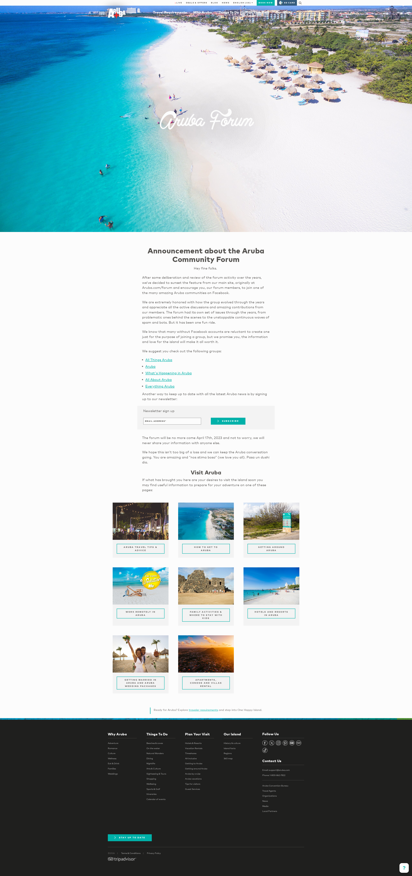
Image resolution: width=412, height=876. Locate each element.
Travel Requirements (170, 12)
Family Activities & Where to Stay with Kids (206, 615)
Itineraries (151, 794)
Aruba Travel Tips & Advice (140, 549)
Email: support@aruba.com (276, 770)
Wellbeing (151, 784)
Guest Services (192, 789)
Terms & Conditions (130, 853)
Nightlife (150, 763)
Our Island (284, 12)
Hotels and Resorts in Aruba (271, 613)
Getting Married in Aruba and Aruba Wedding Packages (141, 683)
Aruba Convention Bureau (275, 785)
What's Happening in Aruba (168, 373)
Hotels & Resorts (193, 743)
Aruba (150, 366)
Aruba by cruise (192, 773)
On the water (153, 748)
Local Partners (269, 811)
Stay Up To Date (132, 837)
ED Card (289, 3)
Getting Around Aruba (271, 549)
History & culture (232, 743)
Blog (214, 3)
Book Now (266, 3)
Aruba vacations (193, 778)
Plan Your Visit (257, 12)
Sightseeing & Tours (156, 773)
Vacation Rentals (193, 748)
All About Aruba (158, 379)
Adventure (113, 743)
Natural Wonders (155, 753)
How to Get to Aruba (206, 549)
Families (112, 768)
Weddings (113, 773)
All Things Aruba (158, 360)
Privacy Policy (154, 853)
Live (178, 3)
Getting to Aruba (193, 763)
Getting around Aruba (196, 768)
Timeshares (190, 753)
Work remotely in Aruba (140, 613)
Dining (149, 758)
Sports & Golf (153, 789)
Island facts (229, 748)
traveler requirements (203, 710)
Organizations (269, 795)
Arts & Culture (153, 768)
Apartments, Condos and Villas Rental (206, 683)
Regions (228, 753)
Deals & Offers (196, 3)
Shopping (151, 778)
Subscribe (230, 421)
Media (265, 806)
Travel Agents (269, 790)
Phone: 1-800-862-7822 (273, 775)
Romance (112, 748)
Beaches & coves (154, 743)
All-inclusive (191, 758)
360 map (228, 758)
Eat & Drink (113, 763)
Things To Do (228, 12)
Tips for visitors (192, 784)
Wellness (112, 758)
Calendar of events (155, 799)
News (225, 3)
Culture (111, 753)
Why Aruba (202, 12)
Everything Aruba (159, 386)
